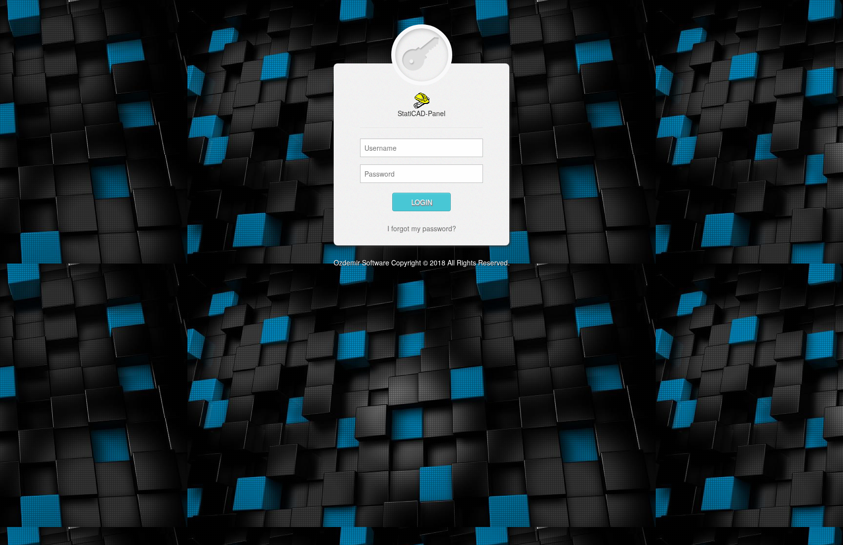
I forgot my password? (421, 228)
